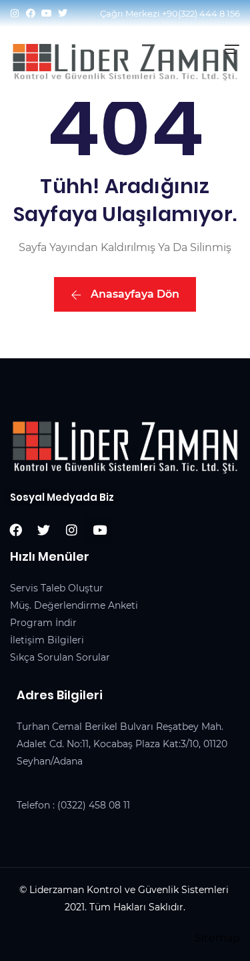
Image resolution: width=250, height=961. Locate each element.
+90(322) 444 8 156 (201, 13)
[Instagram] (14, 13)
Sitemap (217, 938)
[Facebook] (30, 13)
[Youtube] (46, 13)
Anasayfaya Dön (133, 294)
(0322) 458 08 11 (93, 805)
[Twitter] (62, 13)
